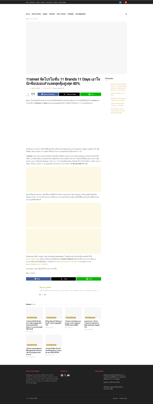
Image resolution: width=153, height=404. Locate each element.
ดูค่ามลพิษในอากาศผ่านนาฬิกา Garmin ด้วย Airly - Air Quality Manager (118, 111)
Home (27, 18)
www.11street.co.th (32, 259)
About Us (115, 398)
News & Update (34, 18)
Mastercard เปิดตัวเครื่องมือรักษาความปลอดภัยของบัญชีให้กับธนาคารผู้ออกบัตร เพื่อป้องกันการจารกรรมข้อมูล (115, 377)
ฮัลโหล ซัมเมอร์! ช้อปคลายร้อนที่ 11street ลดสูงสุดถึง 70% (53, 323)
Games (38, 2)
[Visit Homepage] (76, 8)
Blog (27, 2)
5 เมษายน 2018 (30, 331)
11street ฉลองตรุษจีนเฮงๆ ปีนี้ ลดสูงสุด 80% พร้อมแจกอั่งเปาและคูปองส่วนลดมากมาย (34, 351)
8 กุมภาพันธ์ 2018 (50, 355)
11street (32, 273)
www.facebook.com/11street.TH (67, 261)
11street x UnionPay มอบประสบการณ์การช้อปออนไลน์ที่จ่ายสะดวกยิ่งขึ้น (73, 323)
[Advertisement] (63, 179)
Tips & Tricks (49, 2)
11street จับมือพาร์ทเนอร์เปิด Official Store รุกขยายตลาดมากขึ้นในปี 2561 (53, 350)
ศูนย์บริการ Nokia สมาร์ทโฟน (112, 382)
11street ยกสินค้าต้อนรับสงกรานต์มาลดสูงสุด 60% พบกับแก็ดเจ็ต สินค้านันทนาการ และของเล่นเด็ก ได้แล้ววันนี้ (34, 325)
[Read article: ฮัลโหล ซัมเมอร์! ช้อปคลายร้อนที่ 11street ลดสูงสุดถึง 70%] (53, 313)
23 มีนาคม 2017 (47, 88)
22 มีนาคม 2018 (49, 327)
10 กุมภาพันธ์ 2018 (31, 357)
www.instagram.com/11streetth (37, 264)
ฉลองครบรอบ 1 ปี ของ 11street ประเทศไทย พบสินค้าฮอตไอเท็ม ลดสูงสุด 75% (92, 324)
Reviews (43, 2)
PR (63, 88)
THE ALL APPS (36, 88)
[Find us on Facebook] (120, 2)
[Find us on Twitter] (123, 2)
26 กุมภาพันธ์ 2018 (89, 329)
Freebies (55, 2)
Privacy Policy (123, 398)
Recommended (62, 2)
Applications (32, 2)
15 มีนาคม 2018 (69, 327)
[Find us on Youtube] (126, 2)
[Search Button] (126, 14)
